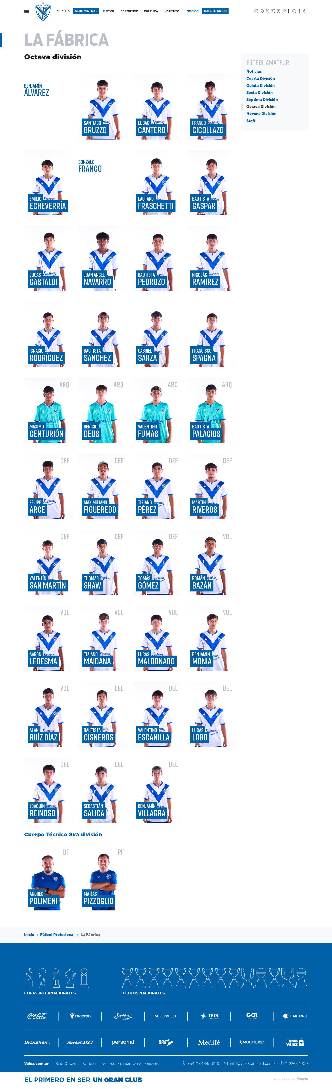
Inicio (29, 935)
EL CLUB (63, 11)
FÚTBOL (109, 11)
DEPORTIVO (129, 11)
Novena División (261, 114)
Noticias (254, 71)
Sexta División (259, 93)
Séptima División (262, 100)
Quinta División (260, 86)
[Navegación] (26, 11)
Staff (250, 121)
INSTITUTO (172, 11)
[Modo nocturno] (301, 11)
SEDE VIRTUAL (86, 11)
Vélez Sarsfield (43, 11)
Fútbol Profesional (57, 935)
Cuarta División (260, 79)
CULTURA (151, 11)
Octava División (261, 107)
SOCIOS (193, 11)
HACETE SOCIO (215, 11)
